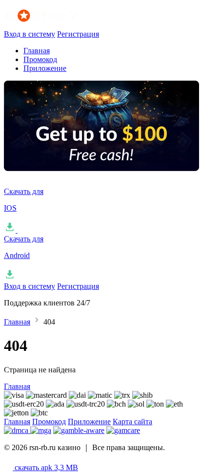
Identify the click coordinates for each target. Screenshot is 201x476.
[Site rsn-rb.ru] (52, 25)
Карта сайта (132, 421)
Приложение (44, 68)
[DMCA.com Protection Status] (17, 430)
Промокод (40, 59)
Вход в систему (29, 34)
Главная (36, 50)
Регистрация (78, 34)
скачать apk (45, 467)
